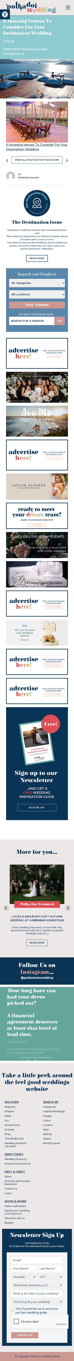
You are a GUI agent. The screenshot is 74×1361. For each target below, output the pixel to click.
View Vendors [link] (37, 305)
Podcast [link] (9, 1129)
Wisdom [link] (9, 1111)
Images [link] (47, 1116)
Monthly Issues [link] (51, 1143)
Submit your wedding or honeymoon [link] (17, 1212)
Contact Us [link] (11, 1188)
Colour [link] (47, 1120)
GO (59, 321)
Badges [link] (9, 1222)
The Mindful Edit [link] (14, 1138)
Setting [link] (47, 1134)
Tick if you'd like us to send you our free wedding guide (36, 1310)
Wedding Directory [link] (16, 1159)
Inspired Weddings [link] (54, 1111)
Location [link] (48, 1125)
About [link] (8, 1176)
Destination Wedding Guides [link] (25, 49)
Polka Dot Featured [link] (37, 904)
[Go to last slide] (6, 908)
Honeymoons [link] (13, 53)
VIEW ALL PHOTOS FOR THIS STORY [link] (37, 159)
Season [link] (47, 1138)
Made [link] (8, 1116)
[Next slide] (68, 908)
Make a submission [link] (15, 1206)
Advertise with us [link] (15, 1218)
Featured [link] (10, 1106)
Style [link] (46, 1129)
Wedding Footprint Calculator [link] (16, 1145)
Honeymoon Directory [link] (18, 1163)
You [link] (7, 1120)
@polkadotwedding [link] (37, 978)
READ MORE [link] (37, 258)
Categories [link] (49, 1106)
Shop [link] (7, 1134)
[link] (5, 14)
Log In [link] (8, 1193)
